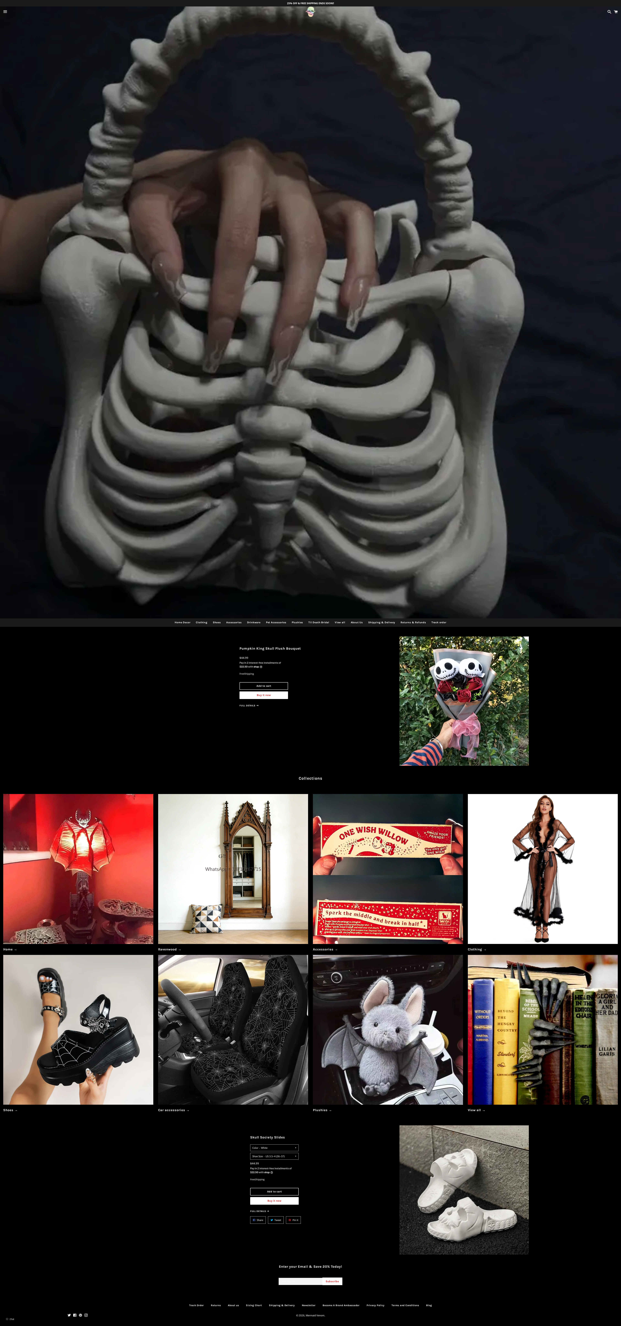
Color (255, 1147)
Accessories (234, 622)
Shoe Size (257, 1156)
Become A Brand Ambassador (341, 1305)
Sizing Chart (254, 1305)
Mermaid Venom (315, 1315)
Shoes (217, 622)
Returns (216, 1305)
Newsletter (309, 1305)
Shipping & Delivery (381, 622)
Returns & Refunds (413, 622)
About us (233, 1305)
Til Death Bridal (318, 622)
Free (242, 673)
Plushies (297, 622)
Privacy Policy (376, 1305)
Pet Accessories (276, 622)
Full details (248, 705)
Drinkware (254, 622)
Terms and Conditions (405, 1305)
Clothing (201, 622)
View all (340, 622)
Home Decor (182, 622)
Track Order (196, 1305)
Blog (429, 1305)
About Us (357, 622)
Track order (438, 622)
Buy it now (264, 695)
